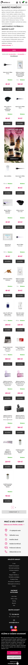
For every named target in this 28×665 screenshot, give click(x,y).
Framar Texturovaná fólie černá (7, 348)
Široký (7, 73)
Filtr (14, 50)
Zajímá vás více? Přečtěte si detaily (13, 525)
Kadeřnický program (14, 566)
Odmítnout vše (14, 661)
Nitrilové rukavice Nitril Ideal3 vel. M (20, 416)
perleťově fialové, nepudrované (7, 385)
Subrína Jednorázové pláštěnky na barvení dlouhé (7, 452)
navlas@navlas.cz (14, 622)
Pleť (14, 606)
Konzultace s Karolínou (14, 582)
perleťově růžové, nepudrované (20, 385)
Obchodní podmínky (14, 568)
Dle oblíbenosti (14, 56)
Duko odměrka (7, 176)
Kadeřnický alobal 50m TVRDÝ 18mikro (20, 451)
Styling (14, 601)
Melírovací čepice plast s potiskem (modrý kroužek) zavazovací (20, 74)
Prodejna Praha (14, 579)
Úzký (20, 177)
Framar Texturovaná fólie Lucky (20, 348)
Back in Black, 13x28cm (8, 350)
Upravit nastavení (14, 657)
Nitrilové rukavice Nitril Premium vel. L (7, 417)
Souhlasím (14, 653)
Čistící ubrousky (7, 316)
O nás (14, 564)
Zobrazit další (13, 512)
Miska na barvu (20, 210)
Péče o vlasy (14, 599)
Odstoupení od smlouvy (14, 584)
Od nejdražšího (21, 54)
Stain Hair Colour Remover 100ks (20, 313)
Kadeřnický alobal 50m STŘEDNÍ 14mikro (7, 486)
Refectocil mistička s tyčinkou (7, 279)
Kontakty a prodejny (14, 577)
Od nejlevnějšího (12, 54)
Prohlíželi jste (13, 663)
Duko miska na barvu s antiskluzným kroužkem (7, 108)
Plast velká (20, 211)
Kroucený (8, 213)
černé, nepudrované (7, 420)
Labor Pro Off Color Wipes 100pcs (7, 313)
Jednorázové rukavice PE (8, 245)
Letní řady (14, 596)
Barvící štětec (20, 244)
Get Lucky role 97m (20, 350)
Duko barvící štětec (7, 72)
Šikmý (20, 108)
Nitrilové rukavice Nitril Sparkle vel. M (7, 382)
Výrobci (14, 586)
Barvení (14, 603)
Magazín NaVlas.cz (14, 575)
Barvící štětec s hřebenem (7, 211)
